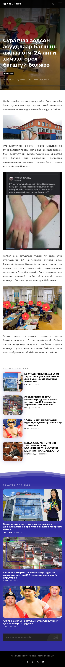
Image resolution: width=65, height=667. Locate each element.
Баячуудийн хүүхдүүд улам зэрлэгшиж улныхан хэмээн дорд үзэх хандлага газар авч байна (41, 377)
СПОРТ (27, 428)
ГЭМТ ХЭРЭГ (29, 385)
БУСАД (27, 408)
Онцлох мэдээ (31, 454)
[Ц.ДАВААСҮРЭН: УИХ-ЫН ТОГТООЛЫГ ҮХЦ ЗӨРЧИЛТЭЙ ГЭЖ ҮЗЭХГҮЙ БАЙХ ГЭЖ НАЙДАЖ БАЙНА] (13, 451)
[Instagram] (27, 662)
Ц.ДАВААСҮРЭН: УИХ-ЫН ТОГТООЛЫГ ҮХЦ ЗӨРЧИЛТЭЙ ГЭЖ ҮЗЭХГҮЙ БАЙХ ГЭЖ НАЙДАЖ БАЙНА (41, 447)
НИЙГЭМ (8, 73)
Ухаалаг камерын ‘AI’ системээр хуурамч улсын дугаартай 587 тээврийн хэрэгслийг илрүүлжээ (40, 400)
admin (23, 80)
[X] (37, 662)
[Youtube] (43, 662)
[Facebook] (22, 662)
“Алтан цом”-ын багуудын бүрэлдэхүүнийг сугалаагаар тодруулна (43, 422)
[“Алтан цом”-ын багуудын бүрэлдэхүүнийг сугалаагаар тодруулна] (13, 428)
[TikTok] (32, 662)
